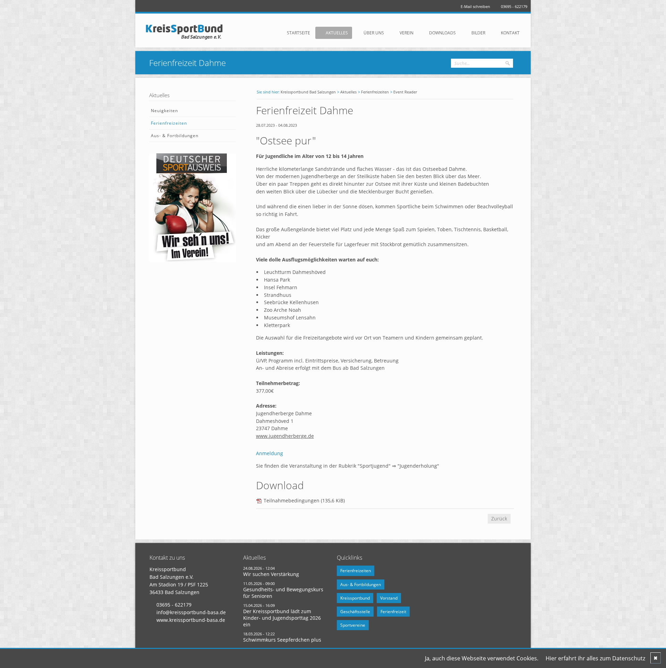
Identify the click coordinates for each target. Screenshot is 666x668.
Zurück (499, 518)
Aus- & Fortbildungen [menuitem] (174, 136)
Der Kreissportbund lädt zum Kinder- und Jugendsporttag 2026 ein (282, 618)
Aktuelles (348, 91)
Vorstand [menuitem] (389, 598)
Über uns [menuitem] (374, 33)
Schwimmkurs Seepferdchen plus (282, 639)
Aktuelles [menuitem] (337, 33)
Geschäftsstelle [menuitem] (355, 612)
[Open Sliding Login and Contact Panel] (336, 17)
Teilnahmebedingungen (304, 500)
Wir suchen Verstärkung (271, 574)
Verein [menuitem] (406, 33)
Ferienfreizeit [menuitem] (393, 612)
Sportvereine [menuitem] (352, 625)
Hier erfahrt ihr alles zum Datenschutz (595, 658)
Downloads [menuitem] (442, 33)
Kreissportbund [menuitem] (355, 598)
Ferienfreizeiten (375, 91)
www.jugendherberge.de (285, 436)
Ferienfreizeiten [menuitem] (169, 123)
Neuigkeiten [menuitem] (164, 111)
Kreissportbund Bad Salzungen (308, 91)
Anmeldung (269, 453)
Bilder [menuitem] (478, 33)
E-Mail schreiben (475, 6)
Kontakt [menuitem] (510, 33)
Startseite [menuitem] (298, 33)
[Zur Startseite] (187, 31)
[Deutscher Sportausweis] (192, 260)
